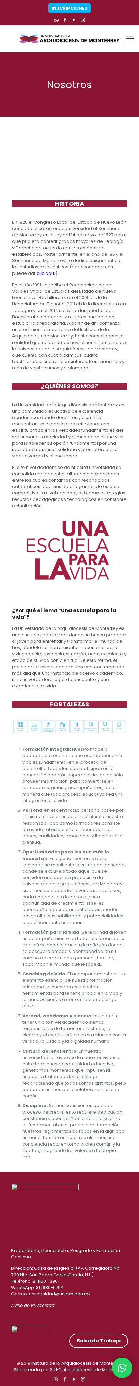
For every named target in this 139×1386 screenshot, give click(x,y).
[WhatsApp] (56, 19)
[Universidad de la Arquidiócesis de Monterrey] (69, 39)
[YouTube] (74, 19)
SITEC (56, 1369)
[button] (122, 1368)
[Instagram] (82, 19)
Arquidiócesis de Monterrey (94, 1369)
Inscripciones (69, 8)
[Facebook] (65, 19)
